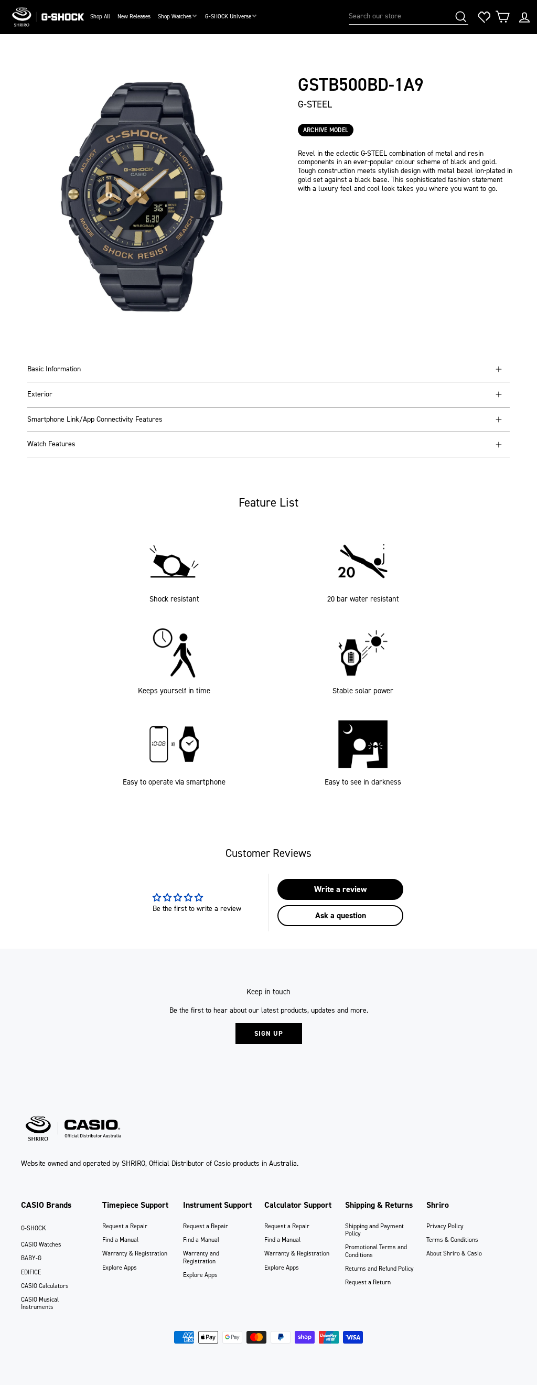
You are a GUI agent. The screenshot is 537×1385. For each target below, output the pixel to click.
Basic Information (54, 369)
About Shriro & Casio (454, 1253)
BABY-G (31, 1258)
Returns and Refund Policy (379, 1268)
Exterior (39, 394)
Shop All (100, 16)
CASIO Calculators (45, 1286)
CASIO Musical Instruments (40, 1303)
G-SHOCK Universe (228, 16)
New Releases (134, 16)
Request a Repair (124, 1226)
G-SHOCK (33, 1228)
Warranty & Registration (134, 1253)
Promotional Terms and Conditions (376, 1251)
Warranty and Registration (201, 1257)
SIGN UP (268, 1033)
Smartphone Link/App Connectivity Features (95, 419)
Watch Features (51, 444)
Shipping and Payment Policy (374, 1230)
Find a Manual (120, 1240)
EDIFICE (31, 1272)
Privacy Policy (445, 1226)
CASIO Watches (41, 1244)
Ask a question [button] (340, 915)
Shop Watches (174, 16)
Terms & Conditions (452, 1240)
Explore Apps (119, 1267)
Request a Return (368, 1282)
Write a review (340, 889)
